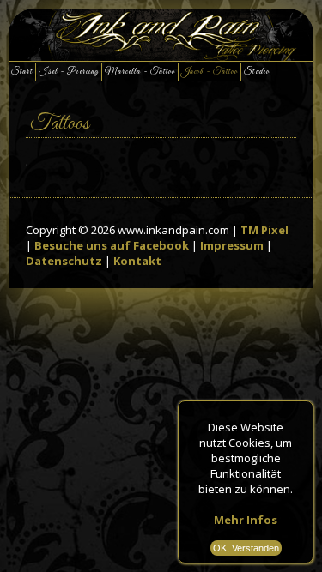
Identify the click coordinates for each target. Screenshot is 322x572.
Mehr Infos (245, 519)
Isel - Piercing (69, 71)
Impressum (232, 245)
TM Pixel (264, 230)
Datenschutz (64, 260)
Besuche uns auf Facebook (111, 245)
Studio (257, 71)
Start (22, 71)
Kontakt (137, 260)
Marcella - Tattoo (140, 71)
